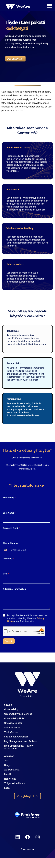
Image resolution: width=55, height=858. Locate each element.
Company (8, 558)
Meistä (7, 774)
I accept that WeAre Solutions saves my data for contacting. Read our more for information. (27, 618)
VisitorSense (11, 732)
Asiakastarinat (11, 769)
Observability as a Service (18, 714)
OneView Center (13, 723)
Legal (7, 788)
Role (6, 574)
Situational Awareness (16, 736)
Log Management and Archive (20, 741)
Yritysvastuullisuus (14, 783)
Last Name (9, 513)
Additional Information (14, 589)
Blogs (7, 765)
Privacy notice (27, 849)
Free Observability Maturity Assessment (19, 747)
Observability (11, 709)
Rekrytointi (10, 778)
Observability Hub (14, 718)
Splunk (8, 704)
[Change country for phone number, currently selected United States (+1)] (6, 550)
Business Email (11, 528)
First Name (9, 497)
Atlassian (9, 756)
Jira (6, 760)
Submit (9, 641)
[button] (49, 5)
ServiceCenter (12, 727)
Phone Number (10, 543)
